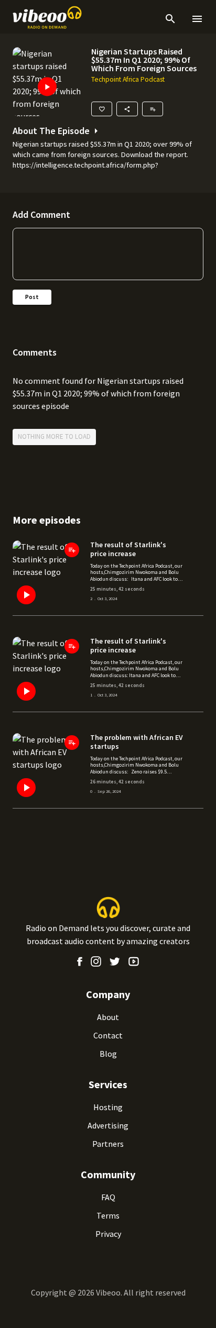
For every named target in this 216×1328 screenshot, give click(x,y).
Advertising (108, 1125)
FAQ (108, 1197)
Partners (108, 1143)
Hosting (108, 1107)
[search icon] (170, 18)
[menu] (195, 18)
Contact (108, 1035)
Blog (108, 1053)
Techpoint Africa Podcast (128, 79)
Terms (108, 1215)
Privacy (108, 1234)
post (32, 297)
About (108, 1017)
